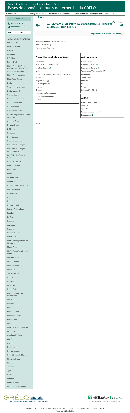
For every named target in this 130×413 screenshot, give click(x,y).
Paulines (10, 304)
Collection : (40, 62)
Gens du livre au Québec (16, 14)
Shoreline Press (13, 359)
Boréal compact (13, 91)
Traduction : (86, 77)
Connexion (19, 19)
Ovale (9, 300)
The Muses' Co (13, 273)
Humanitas (11, 201)
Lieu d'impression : (43, 84)
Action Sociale (13, 42)
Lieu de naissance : (89, 112)
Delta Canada (12, 137)
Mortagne (11, 269)
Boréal (9, 83)
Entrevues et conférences (59, 14)
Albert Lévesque (13, 46)
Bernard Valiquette (14, 62)
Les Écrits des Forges (16, 145)
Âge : (83, 109)
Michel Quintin (13, 262)
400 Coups (11, 339)
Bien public (11, 54)
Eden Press (12, 170)
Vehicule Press (13, 383)
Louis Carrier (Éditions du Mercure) (17, 242)
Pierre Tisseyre (13, 311)
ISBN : (38, 100)
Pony (9, 323)
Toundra (10, 367)
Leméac (10, 221)
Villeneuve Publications (16, 387)
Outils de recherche (80, 14)
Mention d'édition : (44, 68)
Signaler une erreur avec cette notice (106, 34)
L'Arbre (10, 50)
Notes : (38, 123)
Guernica (11, 181)
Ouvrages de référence (99, 14)
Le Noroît (11, 285)
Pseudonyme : (87, 115)
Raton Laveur (12, 347)
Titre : (38, 45)
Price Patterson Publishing (17, 327)
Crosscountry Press (15, 111)
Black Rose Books (14, 79)
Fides (9, 173)
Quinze (10, 343)
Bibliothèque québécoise (17, 75)
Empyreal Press (13, 166)
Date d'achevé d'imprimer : (46, 93)
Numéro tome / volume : (45, 48)
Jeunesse (11, 225)
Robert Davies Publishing (17, 355)
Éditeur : (39, 74)
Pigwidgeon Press (14, 315)
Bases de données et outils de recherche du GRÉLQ (52, 7)
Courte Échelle (13, 107)
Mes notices (16, 23)
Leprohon (11, 229)
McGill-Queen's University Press (17, 252)
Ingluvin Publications (15, 209)
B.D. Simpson (12, 58)
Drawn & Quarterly (14, 141)
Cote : (83, 87)
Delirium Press (13, 125)
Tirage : (39, 90)
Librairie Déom (13, 233)
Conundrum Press (14, 103)
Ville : (38, 71)
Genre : (84, 62)
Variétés (10, 379)
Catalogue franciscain (16, 87)
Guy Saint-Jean (13, 189)
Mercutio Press (13, 258)
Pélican (10, 307)
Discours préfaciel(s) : (90, 68)
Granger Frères (13, 177)
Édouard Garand (14, 162)
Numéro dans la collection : (47, 65)
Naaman (10, 277)
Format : (84, 81)
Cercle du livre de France (17, 99)
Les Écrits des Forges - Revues (16, 156)
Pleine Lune (12, 319)
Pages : (39, 81)
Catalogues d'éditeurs (37, 14)
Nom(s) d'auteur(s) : (44, 42)
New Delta (11, 281)
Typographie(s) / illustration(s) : (94, 71)
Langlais (10, 213)
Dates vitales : (87, 102)
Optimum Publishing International (15, 294)
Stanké (10, 363)
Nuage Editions (13, 289)
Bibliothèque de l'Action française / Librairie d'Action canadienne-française (18, 68)
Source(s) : (86, 90)
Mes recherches (18, 27)
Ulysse (10, 375)
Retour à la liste (16, 32)
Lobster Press (12, 237)
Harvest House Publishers (17, 185)
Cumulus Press (13, 121)
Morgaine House (14, 265)
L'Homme (11, 197)
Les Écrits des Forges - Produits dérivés (16, 150)
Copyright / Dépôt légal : (45, 96)
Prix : (83, 84)
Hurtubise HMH (13, 205)
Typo (9, 371)
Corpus (114, 14)
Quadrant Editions (14, 335)
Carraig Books (13, 95)
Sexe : (84, 106)
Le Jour (10, 217)
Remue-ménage (13, 351)
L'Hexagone (12, 193)
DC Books (11, 129)
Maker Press (12, 247)
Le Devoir (11, 133)
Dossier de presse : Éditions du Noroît (18, 116)
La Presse (11, 331)
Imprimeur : (40, 87)
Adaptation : (86, 74)
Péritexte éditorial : (89, 65)
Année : (39, 77)
